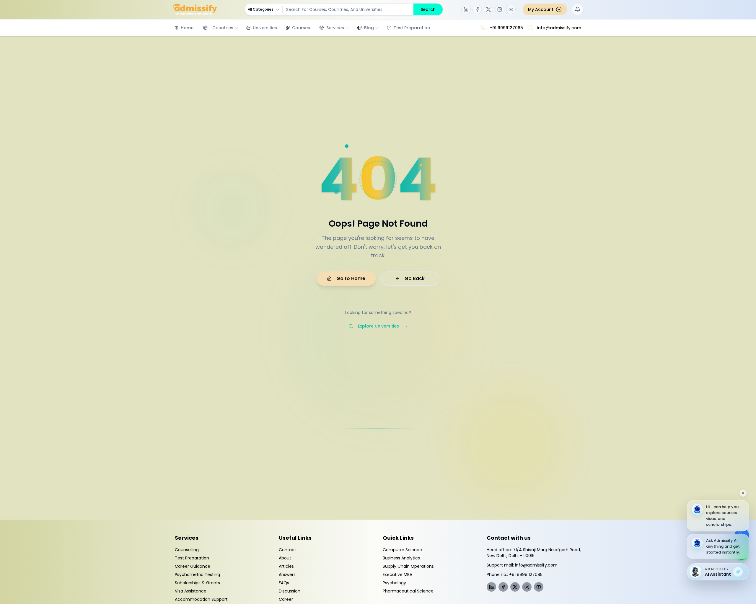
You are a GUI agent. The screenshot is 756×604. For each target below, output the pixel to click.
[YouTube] (511, 9)
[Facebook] (477, 9)
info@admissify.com (536, 565)
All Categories (260, 9)
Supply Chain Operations (408, 566)
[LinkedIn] (466, 9)
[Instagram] (499, 9)
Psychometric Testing (197, 574)
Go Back (415, 278)
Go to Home (350, 278)
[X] (488, 9)
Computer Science (402, 550)
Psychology (394, 583)
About (285, 558)
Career (286, 599)
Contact (287, 550)
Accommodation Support (201, 599)
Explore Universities (383, 326)
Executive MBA (397, 574)
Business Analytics (401, 558)
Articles (286, 566)
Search (428, 9)
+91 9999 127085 (525, 574)
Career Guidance (192, 566)
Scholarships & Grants (197, 583)
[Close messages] (743, 493)
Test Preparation (192, 558)
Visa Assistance (190, 591)
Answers (287, 574)
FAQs (284, 583)
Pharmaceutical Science (408, 591)
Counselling (187, 550)
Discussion (289, 591)
